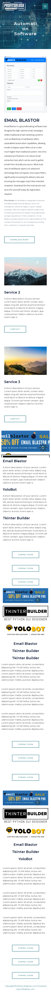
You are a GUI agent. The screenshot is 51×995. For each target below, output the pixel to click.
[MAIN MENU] (45, 6)
